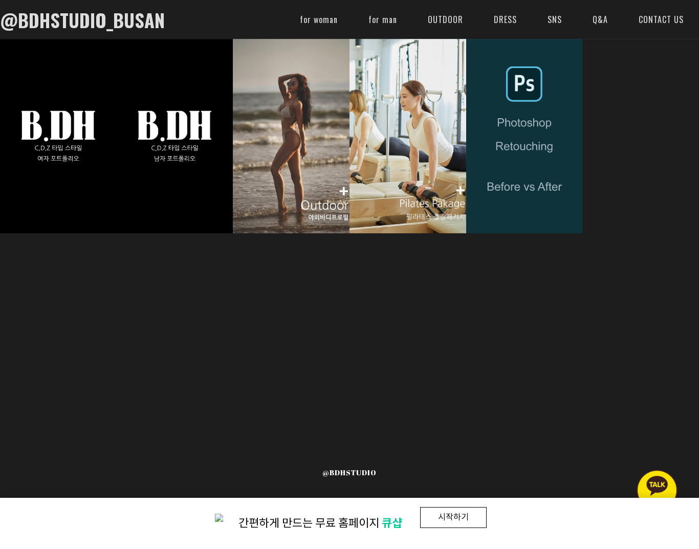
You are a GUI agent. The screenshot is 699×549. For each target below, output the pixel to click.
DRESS (505, 19)
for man (382, 19)
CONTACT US (661, 19)
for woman (319, 19)
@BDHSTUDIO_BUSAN (82, 19)
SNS (555, 19)
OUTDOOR (445, 19)
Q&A (600, 19)
